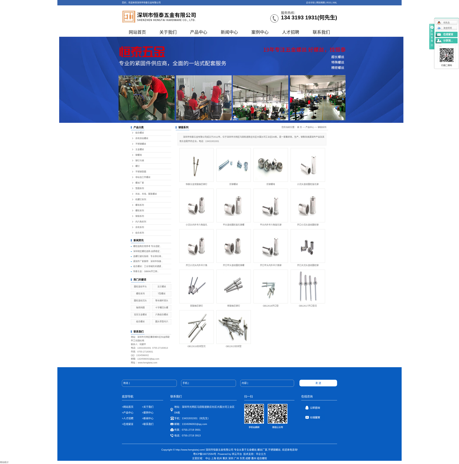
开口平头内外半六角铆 (270, 265)
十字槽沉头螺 (161, 307)
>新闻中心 (147, 418)
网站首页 (137, 32)
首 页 (299, 127)
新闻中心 (229, 32)
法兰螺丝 (161, 286)
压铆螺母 (270, 184)
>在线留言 (127, 424)
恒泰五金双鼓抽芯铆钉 (196, 184)
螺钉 (137, 166)
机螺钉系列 (140, 199)
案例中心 (260, 32)
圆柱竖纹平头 (140, 286)
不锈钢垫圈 (140, 172)
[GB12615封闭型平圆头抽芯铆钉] (233, 327)
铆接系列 (139, 216)
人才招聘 (290, 32)
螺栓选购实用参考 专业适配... (147, 246)
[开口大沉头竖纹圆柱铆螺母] (308, 246)
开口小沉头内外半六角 (196, 265)
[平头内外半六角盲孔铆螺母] (271, 205)
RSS (328, 2)
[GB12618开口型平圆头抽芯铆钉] (271, 286)
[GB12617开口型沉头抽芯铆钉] (308, 286)
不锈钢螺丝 (140, 144)
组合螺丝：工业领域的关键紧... (148, 266)
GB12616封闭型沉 (196, 346)
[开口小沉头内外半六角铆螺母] (196, 246)
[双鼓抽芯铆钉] (196, 286)
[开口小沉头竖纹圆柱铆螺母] (308, 205)
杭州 (219, 458)
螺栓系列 (139, 210)
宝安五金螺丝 (140, 314)
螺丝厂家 (139, 183)
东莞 (242, 458)
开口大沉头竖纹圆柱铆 (308, 265)
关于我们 (168, 32)
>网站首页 (127, 406)
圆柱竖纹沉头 (140, 300)
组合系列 (139, 233)
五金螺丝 (139, 149)
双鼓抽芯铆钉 (196, 306)
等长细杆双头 (161, 300)
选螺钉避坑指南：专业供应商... (148, 256)
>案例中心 (147, 412)
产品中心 (198, 32)
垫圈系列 (139, 188)
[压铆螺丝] (233, 165)
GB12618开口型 (271, 306)
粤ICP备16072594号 (204, 454)
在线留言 (448, 34)
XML (335, 2)
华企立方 (261, 454)
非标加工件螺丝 (142, 177)
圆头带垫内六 (161, 321)
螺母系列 (139, 205)
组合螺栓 (262, 458)
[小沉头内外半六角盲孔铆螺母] (196, 205)
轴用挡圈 (140, 307)
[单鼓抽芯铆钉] (233, 286)
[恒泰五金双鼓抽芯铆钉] (196, 165)
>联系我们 (147, 424)
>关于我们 (147, 406)
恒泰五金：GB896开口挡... (146, 271)
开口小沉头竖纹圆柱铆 (308, 225)
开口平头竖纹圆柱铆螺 (233, 265)
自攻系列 (139, 227)
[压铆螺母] (271, 165)
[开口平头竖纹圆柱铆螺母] (233, 246)
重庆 (225, 458)
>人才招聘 (128, 418)
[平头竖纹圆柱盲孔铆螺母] (233, 205)
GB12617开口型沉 (308, 306)
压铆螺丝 (233, 184)
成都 (247, 458)
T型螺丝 (161, 293)
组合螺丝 (139, 133)
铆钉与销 (139, 160)
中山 (207, 458)
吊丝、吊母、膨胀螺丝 (146, 194)
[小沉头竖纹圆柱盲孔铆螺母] (308, 165)
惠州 (253, 458)
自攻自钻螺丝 (141, 138)
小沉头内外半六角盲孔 (196, 225)
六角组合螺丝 (161, 314)
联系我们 (321, 32)
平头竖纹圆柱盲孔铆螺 (233, 225)
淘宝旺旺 (447, 28)
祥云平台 (237, 454)
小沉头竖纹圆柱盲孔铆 (308, 184)
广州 (236, 458)
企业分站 (310, 2)
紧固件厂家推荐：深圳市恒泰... (148, 261)
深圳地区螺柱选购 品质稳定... (147, 251)
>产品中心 (127, 412)
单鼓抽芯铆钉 (233, 306)
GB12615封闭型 (234, 346)
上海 (213, 458)
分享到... (448, 40)
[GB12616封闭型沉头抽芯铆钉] (196, 327)
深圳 (230, 458)
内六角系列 (140, 222)
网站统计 (4, 462)
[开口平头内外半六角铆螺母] (271, 246)
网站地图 (320, 2)
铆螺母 (138, 155)
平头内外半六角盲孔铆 (270, 225)
